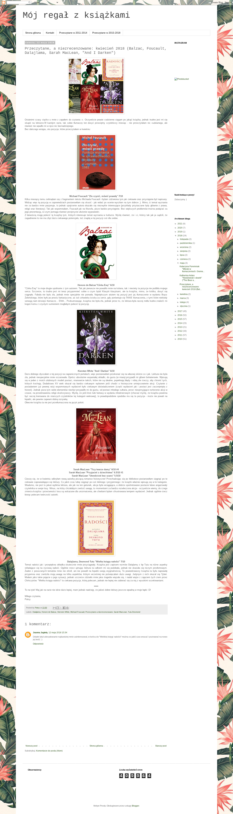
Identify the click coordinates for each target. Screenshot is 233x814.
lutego (183, 302)
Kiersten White (63, 612)
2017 (180, 311)
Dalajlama (37, 612)
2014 (180, 323)
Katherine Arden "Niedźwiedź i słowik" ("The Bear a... (191, 278)
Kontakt (50, 32)
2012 (180, 331)
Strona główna (33, 32)
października (186, 243)
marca (183, 298)
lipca (182, 255)
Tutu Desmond (134, 612)
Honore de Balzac (49, 612)
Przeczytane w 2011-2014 (73, 32)
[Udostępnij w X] (61, 608)
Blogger (135, 806)
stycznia (184, 306)
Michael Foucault (77, 612)
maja (182, 263)
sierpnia (184, 251)
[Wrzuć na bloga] (57, 608)
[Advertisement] (96, 719)
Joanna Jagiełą (40, 632)
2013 (180, 327)
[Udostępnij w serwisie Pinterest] (67, 608)
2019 (180, 232)
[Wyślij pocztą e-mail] (54, 608)
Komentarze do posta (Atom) (49, 751)
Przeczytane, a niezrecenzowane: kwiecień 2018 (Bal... (190, 286)
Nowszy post (31, 746)
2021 (180, 223)
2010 (180, 339)
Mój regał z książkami (76, 15)
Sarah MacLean (120, 612)
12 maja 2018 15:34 (58, 632)
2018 (180, 235)
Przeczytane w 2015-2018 (106, 32)
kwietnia (184, 294)
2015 (180, 319)
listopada (184, 239)
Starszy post (160, 746)
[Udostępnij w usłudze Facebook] (64, 608)
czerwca (184, 259)
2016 (180, 315)
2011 (180, 335)
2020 (180, 228)
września (184, 247)
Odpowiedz (38, 644)
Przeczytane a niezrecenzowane (99, 612)
